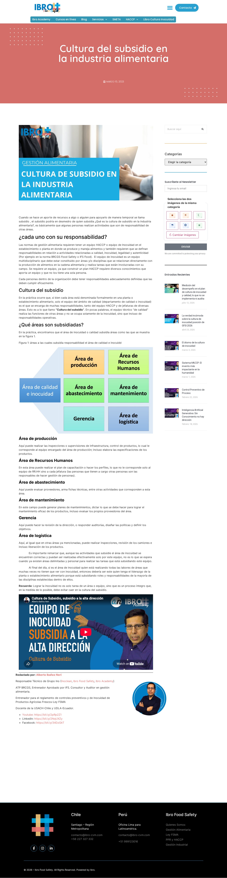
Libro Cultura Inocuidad (158, 19)
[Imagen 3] (199, 215)
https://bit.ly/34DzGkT (50, 722)
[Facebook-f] (34, 848)
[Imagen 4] (172, 225)
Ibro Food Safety (83, 681)
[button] (170, 7)
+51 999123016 (128, 841)
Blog (84, 19)
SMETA (117, 19)
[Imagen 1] (172, 215)
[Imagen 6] (199, 225)
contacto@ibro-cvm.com (87, 835)
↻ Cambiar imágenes (182, 234)
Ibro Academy (41, 19)
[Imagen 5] (186, 225)
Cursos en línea (66, 19)
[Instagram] (42, 848)
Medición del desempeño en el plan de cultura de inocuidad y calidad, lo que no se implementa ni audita (194, 292)
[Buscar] (202, 129)
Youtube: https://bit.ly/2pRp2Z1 (41, 714)
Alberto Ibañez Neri (48, 674)
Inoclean (66, 681)
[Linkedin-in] (51, 848)
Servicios (98, 19)
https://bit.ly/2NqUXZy (48, 718)
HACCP (130, 19)
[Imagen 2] (186, 215)
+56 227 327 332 (82, 839)
